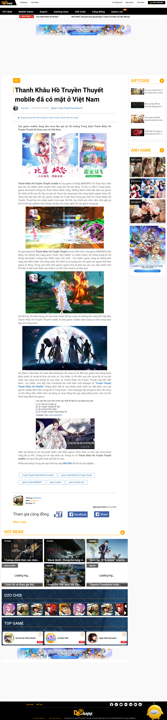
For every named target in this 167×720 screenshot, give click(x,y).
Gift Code (80, 11)
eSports (50, 566)
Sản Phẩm (35, 2)
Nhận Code (152, 91)
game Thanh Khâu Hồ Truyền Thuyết (76, 475)
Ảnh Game (141, 150)
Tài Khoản (140, 2)
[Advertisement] (83, 57)
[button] (125, 613)
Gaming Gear (61, 11)
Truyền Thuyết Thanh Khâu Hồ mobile (37, 475)
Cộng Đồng (98, 11)
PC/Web (7, 541)
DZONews (24, 2)
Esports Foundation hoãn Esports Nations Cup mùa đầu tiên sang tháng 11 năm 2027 (107, 585)
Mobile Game (26, 11)
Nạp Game (129, 2)
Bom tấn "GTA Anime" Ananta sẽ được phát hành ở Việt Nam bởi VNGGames (108, 560)
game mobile (55, 482)
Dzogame (34, 501)
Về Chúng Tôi (117, 2)
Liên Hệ (29, 704)
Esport (43, 11)
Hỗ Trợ (39, 704)
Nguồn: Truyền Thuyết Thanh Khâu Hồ (67, 108)
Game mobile (9, 566)
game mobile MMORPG (32, 482)
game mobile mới (76, 482)
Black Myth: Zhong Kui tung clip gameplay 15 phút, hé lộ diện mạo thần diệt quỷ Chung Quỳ (55, 17)
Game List (117, 11)
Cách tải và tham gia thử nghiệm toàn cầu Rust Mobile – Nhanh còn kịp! (23, 585)
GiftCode (140, 80)
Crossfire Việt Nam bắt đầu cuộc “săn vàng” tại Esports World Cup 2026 (64, 585)
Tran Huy (24, 108)
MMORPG (37, 498)
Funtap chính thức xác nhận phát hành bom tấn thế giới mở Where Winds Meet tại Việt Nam (24, 560)
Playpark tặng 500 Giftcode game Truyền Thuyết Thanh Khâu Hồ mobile (49, 118)
